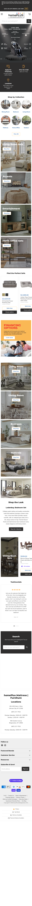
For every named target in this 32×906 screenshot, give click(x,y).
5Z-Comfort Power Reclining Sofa (7, 302)
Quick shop (9, 308)
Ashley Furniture (6, 304)
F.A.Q (5, 795)
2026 (26, 8)
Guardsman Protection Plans (13, 801)
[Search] (29, 21)
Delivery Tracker (20, 797)
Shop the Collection (16, 529)
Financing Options (10, 797)
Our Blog (24, 801)
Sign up (25, 769)
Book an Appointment (21, 795)
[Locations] (8, 84)
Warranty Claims (23, 799)
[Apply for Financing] (8, 70)
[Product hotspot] (9, 486)
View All (16, 134)
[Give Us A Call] (24, 70)
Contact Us (11, 795)
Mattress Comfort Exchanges (10, 799)
